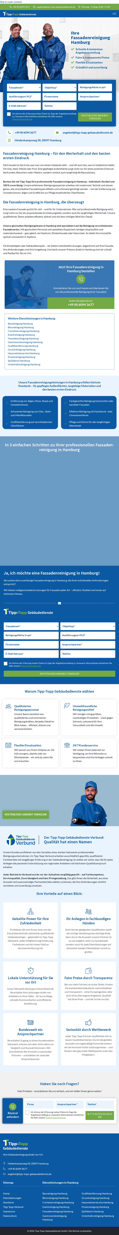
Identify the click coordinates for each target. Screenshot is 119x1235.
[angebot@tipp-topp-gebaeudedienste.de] (57, 133)
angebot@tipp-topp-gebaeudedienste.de (88, 132)
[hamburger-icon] (114, 14)
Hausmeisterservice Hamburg (24, 353)
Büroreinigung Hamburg (21, 327)
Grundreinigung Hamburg (21, 349)
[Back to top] (112, 1228)
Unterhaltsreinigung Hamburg (24, 364)
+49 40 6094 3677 (25, 132)
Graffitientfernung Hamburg (23, 345)
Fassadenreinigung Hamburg (23, 338)
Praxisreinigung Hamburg (21, 356)
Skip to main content (11, 1)
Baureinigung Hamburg (20, 323)
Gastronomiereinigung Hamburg (25, 342)
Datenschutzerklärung (22, 119)
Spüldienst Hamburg (19, 360)
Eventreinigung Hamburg (21, 334)
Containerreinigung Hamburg (23, 330)
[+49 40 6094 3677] (9, 133)
